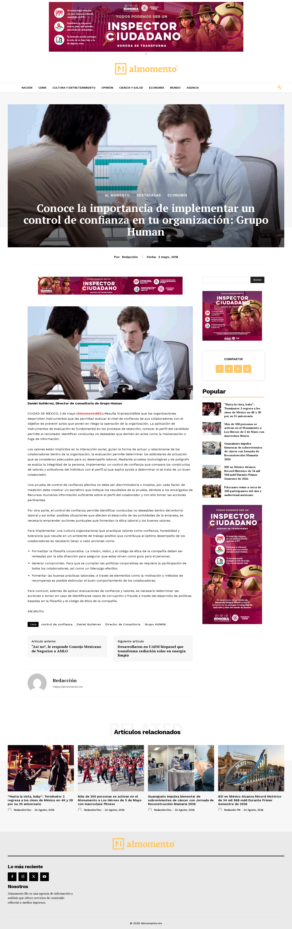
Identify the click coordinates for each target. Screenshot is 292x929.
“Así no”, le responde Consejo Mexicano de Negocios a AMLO (66, 649)
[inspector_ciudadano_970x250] (146, 27)
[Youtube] (44, 876)
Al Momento (117, 195)
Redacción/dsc (22, 809)
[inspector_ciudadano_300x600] (232, 623)
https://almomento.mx (67, 686)
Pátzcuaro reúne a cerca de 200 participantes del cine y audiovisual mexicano (242, 491)
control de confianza (56, 624)
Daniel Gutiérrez (89, 624)
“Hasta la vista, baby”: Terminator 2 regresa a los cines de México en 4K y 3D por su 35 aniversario (242, 410)
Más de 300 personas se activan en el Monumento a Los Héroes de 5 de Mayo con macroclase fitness (244, 430)
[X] (229, 369)
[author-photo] (10, 810)
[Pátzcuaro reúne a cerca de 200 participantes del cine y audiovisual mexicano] (211, 491)
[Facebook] (220, 369)
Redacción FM (232, 809)
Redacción (130, 257)
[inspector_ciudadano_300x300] (232, 339)
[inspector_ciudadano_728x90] (110, 293)
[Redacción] (37, 683)
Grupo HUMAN (155, 624)
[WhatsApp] (247, 369)
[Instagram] (22, 876)
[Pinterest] (238, 369)
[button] (253, 87)
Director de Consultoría (122, 624)
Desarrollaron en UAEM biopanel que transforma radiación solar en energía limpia (152, 651)
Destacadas (149, 195)
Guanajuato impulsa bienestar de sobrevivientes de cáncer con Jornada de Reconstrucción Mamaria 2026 (243, 451)
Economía (177, 195)
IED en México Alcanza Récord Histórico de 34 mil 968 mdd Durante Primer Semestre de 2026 (242, 472)
